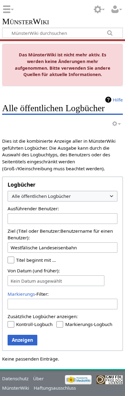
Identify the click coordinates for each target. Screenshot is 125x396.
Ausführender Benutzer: (33, 208)
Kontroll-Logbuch (34, 324)
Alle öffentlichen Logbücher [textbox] (41, 196)
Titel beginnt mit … (36, 260)
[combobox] (62, 196)
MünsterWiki (25, 21)
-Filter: (28, 294)
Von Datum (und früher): (34, 271)
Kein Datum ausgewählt (36, 280)
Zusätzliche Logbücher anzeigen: (43, 316)
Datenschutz (15, 378)
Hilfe (118, 100)
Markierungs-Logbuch (88, 324)
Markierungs (21, 294)
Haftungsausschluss (55, 388)
